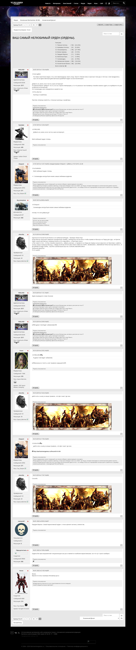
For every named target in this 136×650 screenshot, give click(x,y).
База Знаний (67, 3)
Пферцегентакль (21, 550)
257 (48, 125)
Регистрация (109, 3)
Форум (83, 3)
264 (48, 393)
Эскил (29, 30)
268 (48, 550)
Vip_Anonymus (21, 200)
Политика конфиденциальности (77, 646)
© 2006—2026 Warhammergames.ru (32, 646)
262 (48, 321)
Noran (21, 571)
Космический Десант (49, 20)
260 (48, 234)
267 (48, 521)
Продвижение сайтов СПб (29, 636)
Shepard (21, 164)
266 (48, 475)
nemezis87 (21, 521)
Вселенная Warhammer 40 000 (30, 20)
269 (48, 570)
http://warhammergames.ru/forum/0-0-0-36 (47, 451)
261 (48, 293)
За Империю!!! (38, 109)
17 (36, 25)
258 (48, 164)
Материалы (57, 3)
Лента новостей (19, 633)
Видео (89, 3)
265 (48, 439)
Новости (47, 3)
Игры (96, 3)
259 (48, 200)
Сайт (101, 3)
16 (33, 25)
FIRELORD (21, 70)
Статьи (76, 3)
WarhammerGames (17, 3)
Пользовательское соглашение (56, 646)
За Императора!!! (48, 109)
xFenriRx (21, 234)
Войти (106, 3)
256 (48, 69)
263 (48, 350)
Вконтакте (16, 633)
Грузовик (21, 125)
